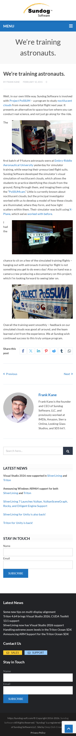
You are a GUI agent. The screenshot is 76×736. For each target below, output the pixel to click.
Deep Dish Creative (55, 727)
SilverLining (54, 475)
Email (6, 558)
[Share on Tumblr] (61, 351)
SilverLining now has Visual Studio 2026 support (33, 625)
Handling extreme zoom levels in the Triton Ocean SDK (37, 629)
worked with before (39, 214)
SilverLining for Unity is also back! (24, 514)
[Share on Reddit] (54, 351)
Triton (7, 480)
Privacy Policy (38, 733)
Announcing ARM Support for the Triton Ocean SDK (36, 634)
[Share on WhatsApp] (69, 351)
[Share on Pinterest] (46, 351)
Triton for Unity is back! (18, 523)
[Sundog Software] (38, 10)
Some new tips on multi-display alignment (29, 612)
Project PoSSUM (20, 100)
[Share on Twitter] (31, 351)
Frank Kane (13, 82)
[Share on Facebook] (23, 351)
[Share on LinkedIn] (38, 351)
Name (6, 546)
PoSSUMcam (17, 191)
